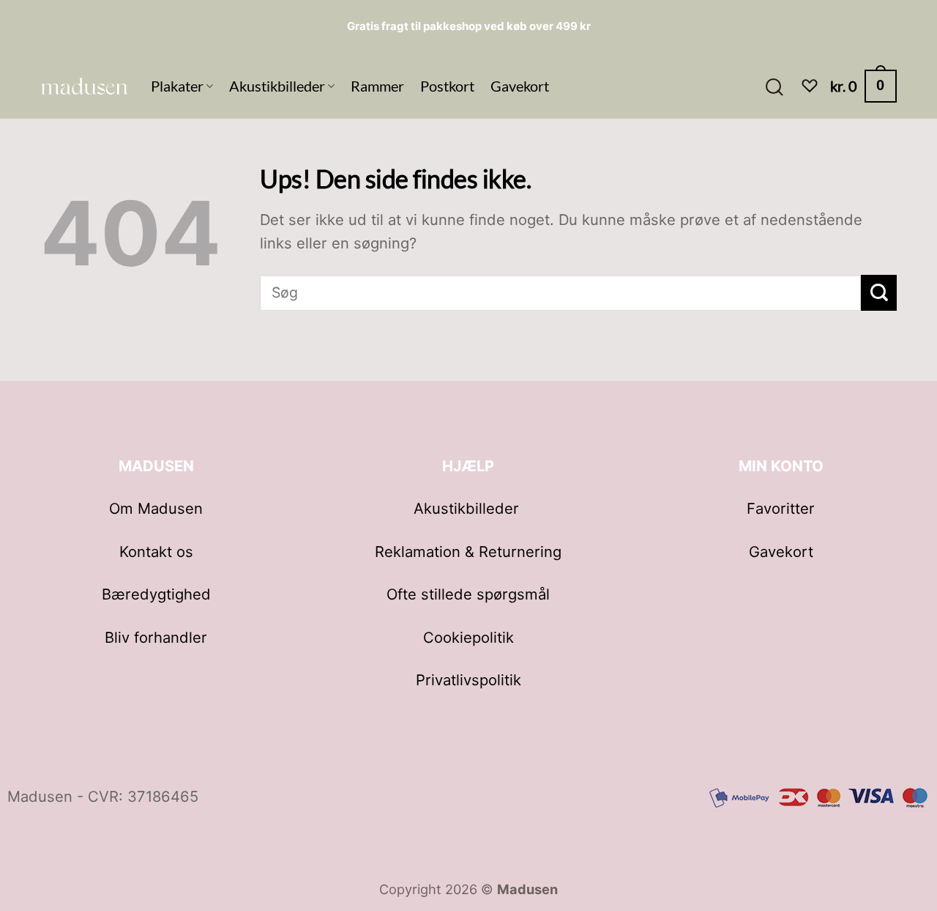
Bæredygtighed (156, 594)
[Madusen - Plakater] (84, 85)
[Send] (879, 293)
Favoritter (781, 508)
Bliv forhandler (156, 637)
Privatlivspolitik (468, 680)
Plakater (177, 86)
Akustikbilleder (277, 86)
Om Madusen (156, 508)
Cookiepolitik (468, 637)
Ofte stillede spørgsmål (468, 594)
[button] (773, 85)
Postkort (447, 86)
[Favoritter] (809, 85)
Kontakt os (156, 551)
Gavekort (519, 86)
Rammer (377, 86)
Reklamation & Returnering (468, 551)
